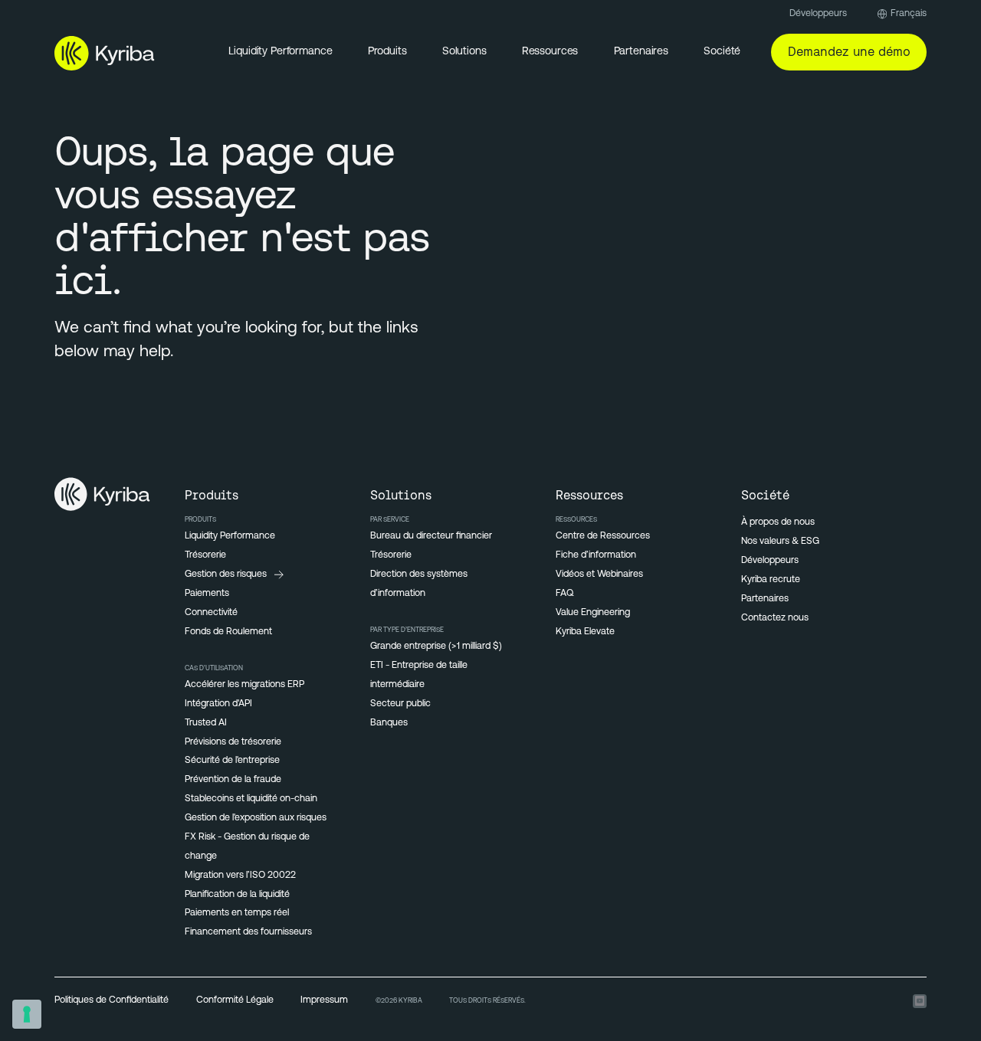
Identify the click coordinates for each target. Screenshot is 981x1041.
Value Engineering (593, 612)
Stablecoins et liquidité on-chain (251, 799)
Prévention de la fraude (233, 779)
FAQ (564, 593)
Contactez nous (775, 618)
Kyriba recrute (770, 579)
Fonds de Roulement (228, 632)
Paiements (207, 593)
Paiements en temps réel (237, 913)
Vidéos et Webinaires (599, 574)
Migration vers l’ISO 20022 (240, 875)
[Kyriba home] (104, 53)
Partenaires (765, 599)
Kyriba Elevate (585, 632)
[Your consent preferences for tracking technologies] (26, 1014)
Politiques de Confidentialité (111, 1000)
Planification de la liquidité (237, 894)
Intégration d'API (218, 704)
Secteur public (400, 704)
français (909, 13)
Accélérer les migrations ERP (244, 684)
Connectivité (211, 612)
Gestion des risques (226, 574)
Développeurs (818, 13)
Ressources (550, 51)
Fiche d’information (596, 555)
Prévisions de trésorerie (233, 742)
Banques (389, 723)
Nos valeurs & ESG (780, 541)
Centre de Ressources (603, 536)
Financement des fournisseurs (248, 932)
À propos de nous (778, 522)
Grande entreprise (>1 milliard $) (436, 646)
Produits (387, 51)
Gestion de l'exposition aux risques (255, 818)
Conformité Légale (235, 1000)
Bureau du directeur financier (431, 536)
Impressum (324, 1000)
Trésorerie (205, 555)
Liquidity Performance (280, 51)
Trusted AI (206, 723)
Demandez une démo (849, 51)
